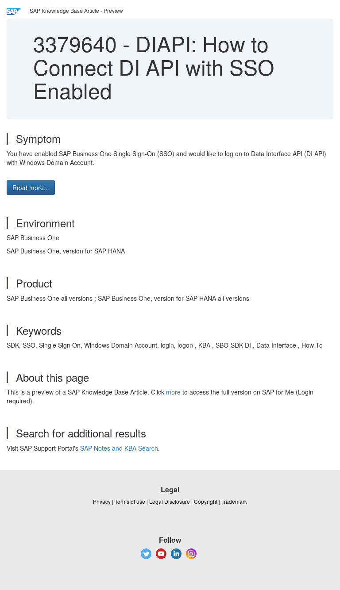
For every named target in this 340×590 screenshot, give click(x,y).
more (173, 391)
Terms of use (130, 501)
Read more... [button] (30, 187)
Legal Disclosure (169, 501)
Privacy (102, 501)
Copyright (205, 501)
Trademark (234, 501)
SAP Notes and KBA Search (119, 448)
